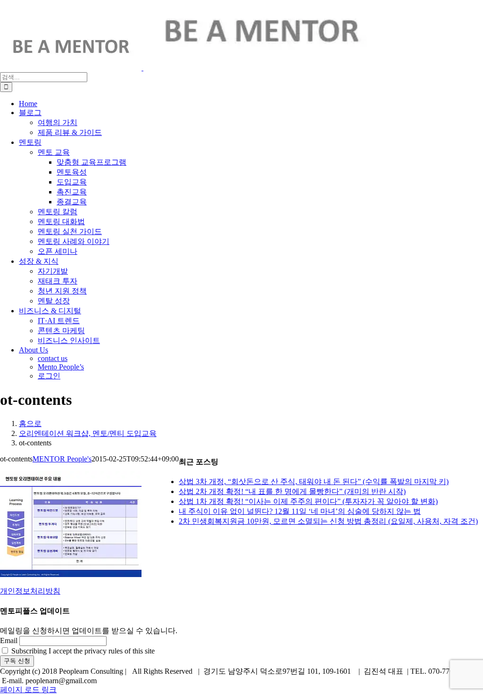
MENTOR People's (62, 459)
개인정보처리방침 (30, 591)
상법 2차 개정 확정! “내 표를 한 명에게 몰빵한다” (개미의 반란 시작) (292, 491)
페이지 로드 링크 (28, 690)
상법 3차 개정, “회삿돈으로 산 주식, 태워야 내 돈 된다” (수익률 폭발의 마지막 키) (314, 481)
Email (8, 640)
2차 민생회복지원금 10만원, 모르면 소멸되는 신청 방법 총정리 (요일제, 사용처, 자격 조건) (328, 521)
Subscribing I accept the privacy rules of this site (82, 651)
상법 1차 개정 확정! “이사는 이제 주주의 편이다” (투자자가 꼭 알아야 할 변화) (308, 501)
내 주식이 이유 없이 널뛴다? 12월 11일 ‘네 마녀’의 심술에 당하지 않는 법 (300, 511)
